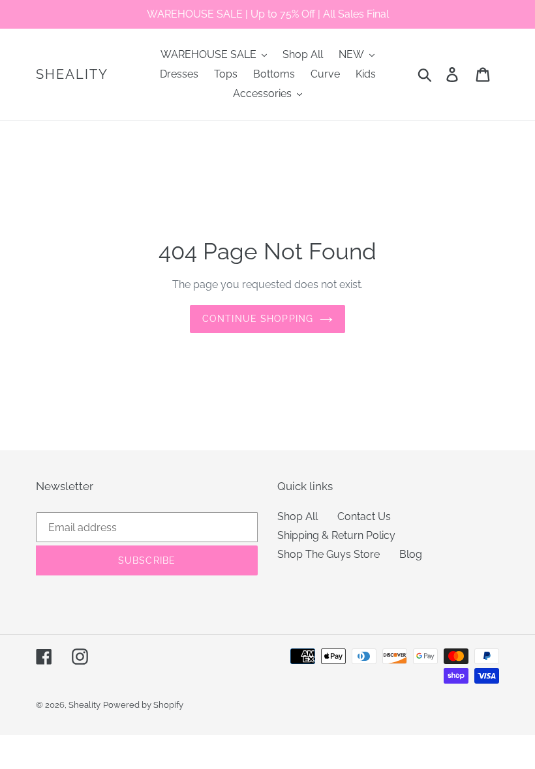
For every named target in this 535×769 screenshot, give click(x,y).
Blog (410, 554)
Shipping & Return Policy (336, 535)
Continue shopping (257, 318)
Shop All (297, 516)
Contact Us (364, 516)
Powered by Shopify (143, 705)
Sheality (72, 74)
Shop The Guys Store (328, 554)
